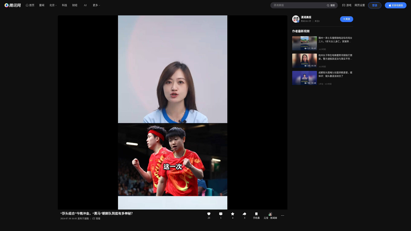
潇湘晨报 (306, 17)
